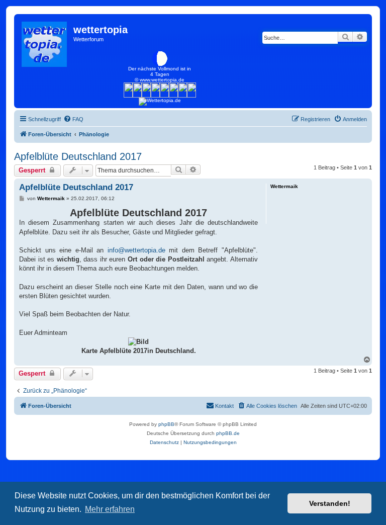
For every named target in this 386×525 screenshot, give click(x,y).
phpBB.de (228, 433)
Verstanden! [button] (329, 503)
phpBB (166, 424)
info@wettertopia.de (136, 250)
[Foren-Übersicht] (45, 42)
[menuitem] (73, 119)
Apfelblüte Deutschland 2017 (78, 156)
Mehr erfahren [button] (110, 509)
